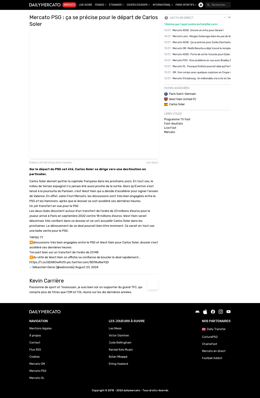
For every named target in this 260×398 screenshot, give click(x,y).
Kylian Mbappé (118, 356)
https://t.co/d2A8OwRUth (47, 262)
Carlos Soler (37, 181)
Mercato (69, 4)
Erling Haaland (118, 363)
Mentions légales (40, 328)
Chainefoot (209, 344)
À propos (35, 335)
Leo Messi (115, 328)
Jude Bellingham (120, 342)
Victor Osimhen (119, 335)
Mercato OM (37, 363)
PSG (65, 230)
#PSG (35, 237)
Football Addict (212, 358)
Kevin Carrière (64, 162)
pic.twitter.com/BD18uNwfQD (88, 262)
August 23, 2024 (86, 267)
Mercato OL (36, 378)
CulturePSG (210, 337)
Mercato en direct (214, 351)
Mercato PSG (37, 371)
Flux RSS (35, 349)
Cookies (34, 356)
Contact (34, 342)
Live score (85, 4)
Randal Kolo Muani (121, 349)
